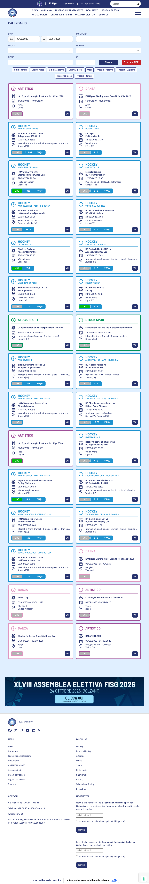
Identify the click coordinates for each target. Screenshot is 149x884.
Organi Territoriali (61, 14)
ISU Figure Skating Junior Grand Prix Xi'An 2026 (40, 96)
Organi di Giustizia (85, 14)
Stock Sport (81, 789)
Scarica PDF (131, 62)
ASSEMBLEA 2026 (110, 10)
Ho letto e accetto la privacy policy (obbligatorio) (102, 821)
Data (10, 33)
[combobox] (108, 39)
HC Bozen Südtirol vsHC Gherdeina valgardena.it (31, 212)
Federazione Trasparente (69, 10)
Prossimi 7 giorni (105, 69)
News (35, 10)
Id (77, 57)
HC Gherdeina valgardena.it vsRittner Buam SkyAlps (100, 404)
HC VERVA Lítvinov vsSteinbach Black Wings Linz (31, 173)
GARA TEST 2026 (93, 636)
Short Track (81, 775)
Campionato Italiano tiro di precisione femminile (108, 327)
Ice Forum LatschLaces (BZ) (26, 183)
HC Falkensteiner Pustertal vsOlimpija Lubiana (32, 404)
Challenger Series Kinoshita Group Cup (104, 597)
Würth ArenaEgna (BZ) (91, 145)
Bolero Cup (23, 597)
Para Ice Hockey (83, 751)
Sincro (79, 765)
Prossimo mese (64, 76)
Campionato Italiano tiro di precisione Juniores (40, 327)
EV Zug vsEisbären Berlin (92, 135)
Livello (80, 45)
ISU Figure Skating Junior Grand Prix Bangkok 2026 (109, 559)
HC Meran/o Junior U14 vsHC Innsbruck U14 (30, 520)
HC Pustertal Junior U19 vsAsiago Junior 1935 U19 (98, 250)
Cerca (108, 62)
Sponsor (103, 14)
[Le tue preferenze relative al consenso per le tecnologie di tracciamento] (144, 879)
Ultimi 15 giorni (56, 69)
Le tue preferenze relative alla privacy (87, 880)
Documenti (92, 10)
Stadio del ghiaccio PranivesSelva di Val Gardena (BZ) (98, 415)
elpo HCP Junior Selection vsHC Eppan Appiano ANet (31, 366)
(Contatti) (40, 808)
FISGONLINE (68, 3)
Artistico (80, 756)
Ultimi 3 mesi (20, 69)
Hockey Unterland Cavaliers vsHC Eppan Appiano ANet (100, 443)
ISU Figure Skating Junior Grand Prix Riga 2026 (40, 443)
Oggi (89, 69)
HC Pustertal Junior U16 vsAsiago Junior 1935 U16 (30, 135)
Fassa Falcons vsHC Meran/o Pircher (95, 173)
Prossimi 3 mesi (84, 76)
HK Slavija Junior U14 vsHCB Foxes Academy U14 (97, 520)
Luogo (11, 45)
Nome (11, 57)
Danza (79, 760)
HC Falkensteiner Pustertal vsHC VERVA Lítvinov (99, 212)
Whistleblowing (15, 814)
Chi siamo (46, 10)
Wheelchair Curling (85, 784)
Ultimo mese (38, 69)
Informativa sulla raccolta (46, 880)
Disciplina (81, 33)
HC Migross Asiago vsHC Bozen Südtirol (95, 366)
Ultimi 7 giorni (75, 69)
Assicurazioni (39, 14)
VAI (67, 113)
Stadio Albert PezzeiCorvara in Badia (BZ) (28, 222)
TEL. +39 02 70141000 (90, 3)
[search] (138, 4)
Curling (79, 779)
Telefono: (21, 808)
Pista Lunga (81, 770)
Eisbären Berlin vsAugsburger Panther (27, 250)
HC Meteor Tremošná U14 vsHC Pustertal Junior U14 (99, 482)
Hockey (79, 746)
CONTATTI (13, 796)
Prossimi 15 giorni (126, 69)
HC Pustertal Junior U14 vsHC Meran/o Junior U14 (30, 559)
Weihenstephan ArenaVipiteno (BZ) (28, 492)
